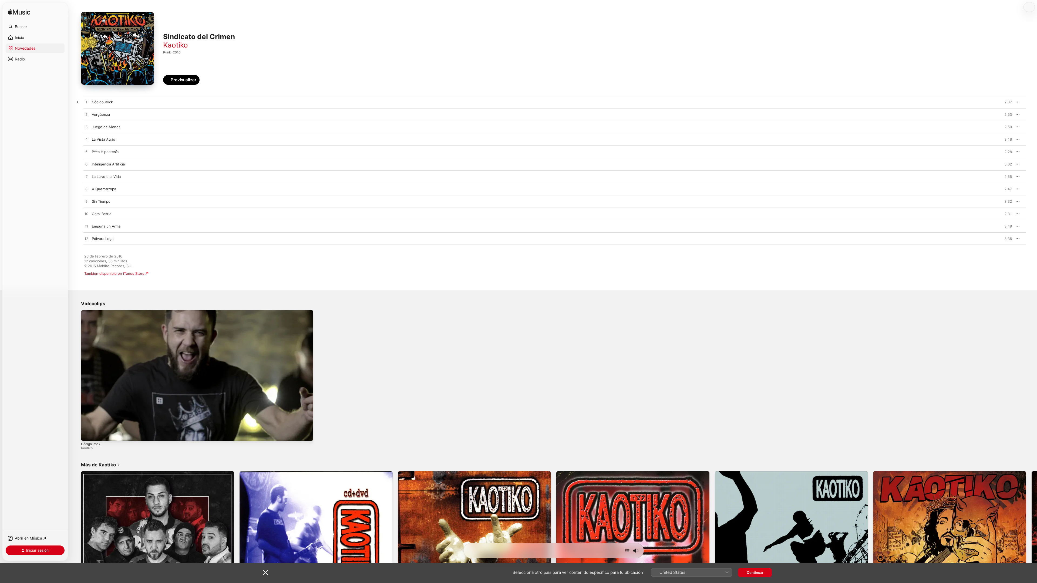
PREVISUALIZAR (1001, 102)
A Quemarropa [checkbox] (104, 189)
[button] (35, 26)
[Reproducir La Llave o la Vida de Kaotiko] (86, 176)
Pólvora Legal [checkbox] (103, 238)
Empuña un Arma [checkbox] (106, 226)
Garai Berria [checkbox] (101, 214)
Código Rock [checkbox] (102, 102)
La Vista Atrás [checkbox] (103, 139)
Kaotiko (175, 45)
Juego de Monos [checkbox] (106, 127)
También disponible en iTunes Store (114, 273)
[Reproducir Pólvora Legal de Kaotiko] (86, 238)
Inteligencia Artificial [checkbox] (109, 164)
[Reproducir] (88, 434)
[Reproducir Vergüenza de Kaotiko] (86, 114)
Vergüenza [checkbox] (101, 114)
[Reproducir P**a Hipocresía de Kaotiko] (86, 152)
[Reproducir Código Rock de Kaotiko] (86, 102)
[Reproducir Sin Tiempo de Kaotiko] (86, 201)
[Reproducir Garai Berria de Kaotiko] (86, 214)
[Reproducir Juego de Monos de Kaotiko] (86, 127)
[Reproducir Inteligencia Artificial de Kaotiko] (86, 164)
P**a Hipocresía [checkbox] (105, 152)
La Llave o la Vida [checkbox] (106, 176)
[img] (19, 12)
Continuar (755, 572)
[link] (100, 465)
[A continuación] (627, 550)
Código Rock (90, 444)
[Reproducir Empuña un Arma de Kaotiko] (86, 226)
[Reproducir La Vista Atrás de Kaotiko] (86, 139)
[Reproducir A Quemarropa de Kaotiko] (86, 189)
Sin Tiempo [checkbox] (101, 201)
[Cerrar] (265, 572)
